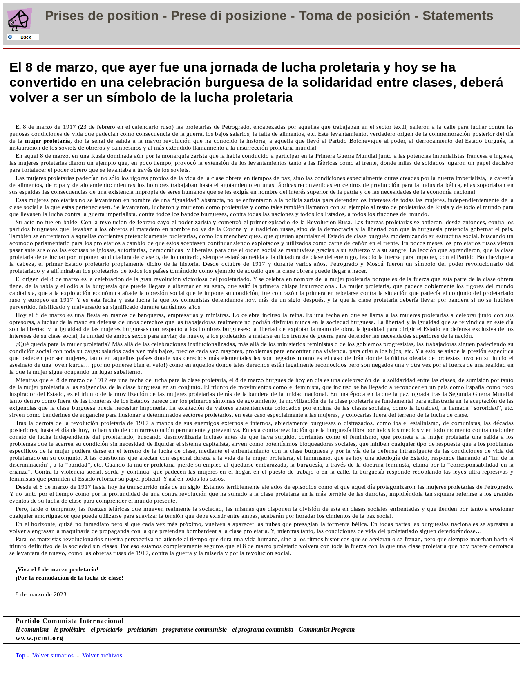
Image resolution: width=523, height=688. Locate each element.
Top (20, 655)
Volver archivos (102, 655)
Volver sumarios (53, 655)
